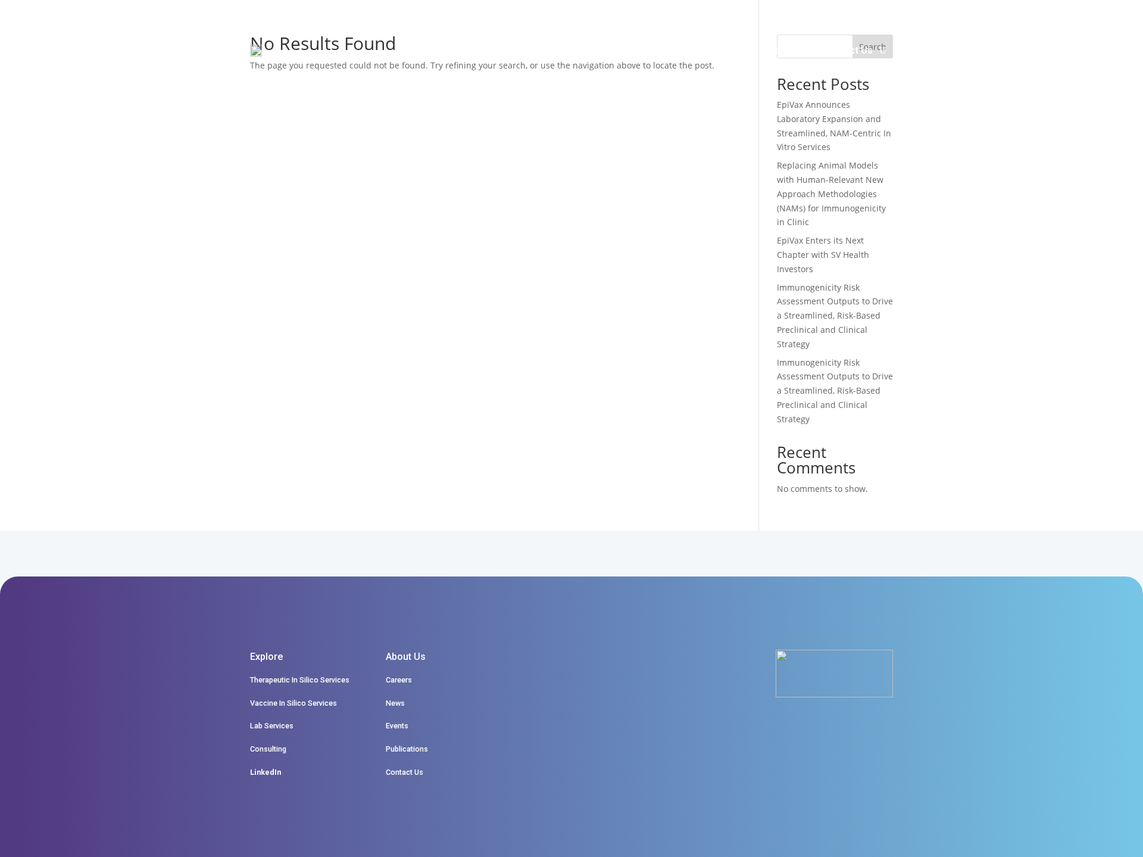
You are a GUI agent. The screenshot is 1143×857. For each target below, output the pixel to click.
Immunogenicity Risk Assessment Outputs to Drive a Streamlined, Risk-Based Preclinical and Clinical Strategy (835, 316)
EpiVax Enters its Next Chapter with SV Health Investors (823, 255)
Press (766, 50)
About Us (689, 50)
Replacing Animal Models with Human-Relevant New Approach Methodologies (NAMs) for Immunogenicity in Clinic (831, 194)
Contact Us (848, 50)
